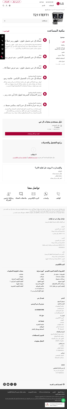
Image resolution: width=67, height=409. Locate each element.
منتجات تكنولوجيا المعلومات (15, 271)
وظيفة (63, 45)
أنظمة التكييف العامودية (17, 286)
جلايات (42, 279)
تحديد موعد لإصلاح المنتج (57, 334)
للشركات (6, 2)
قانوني (54, 392)
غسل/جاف (62, 61)
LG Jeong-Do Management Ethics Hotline (56, 404)
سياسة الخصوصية (32, 392)
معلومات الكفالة (59, 340)
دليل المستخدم (60, 310)
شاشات (21, 274)
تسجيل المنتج (61, 301)
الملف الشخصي (59, 355)
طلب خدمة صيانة (57, 173)
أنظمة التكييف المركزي (17, 281)
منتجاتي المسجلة (59, 357)
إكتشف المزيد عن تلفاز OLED (57, 286)
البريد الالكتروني (60, 264)
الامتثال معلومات (39, 341)
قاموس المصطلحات (38, 335)
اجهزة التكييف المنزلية (17, 279)
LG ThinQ (41, 321)
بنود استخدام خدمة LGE (44, 392)
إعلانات (62, 346)
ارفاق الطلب (58, 176)
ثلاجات (42, 274)
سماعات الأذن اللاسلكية (58, 284)
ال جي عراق (16, 2)
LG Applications (60, 350)
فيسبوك (62, 329)
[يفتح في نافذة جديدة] (15, 384)
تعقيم (63, 52)
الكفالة (60, 171)
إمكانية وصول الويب (60, 394)
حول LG (41, 315)
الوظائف (41, 327)
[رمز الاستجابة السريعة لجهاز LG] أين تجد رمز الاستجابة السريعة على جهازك (21, 94)
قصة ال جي (40, 298)
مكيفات (21, 276)
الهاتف (62, 320)
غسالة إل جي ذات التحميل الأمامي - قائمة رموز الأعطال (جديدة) (21, 78)
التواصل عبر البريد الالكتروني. (19, 157)
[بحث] (3, 6)
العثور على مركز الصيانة (57, 338)
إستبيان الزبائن (60, 327)
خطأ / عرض (61, 55)
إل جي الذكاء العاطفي (59, 368)
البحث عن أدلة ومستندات (33, 133)
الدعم (63, 298)
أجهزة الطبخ (41, 281)
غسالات (42, 276)
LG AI (63, 365)
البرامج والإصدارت (59, 313)
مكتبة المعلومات (59, 306)
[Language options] (10, 6)
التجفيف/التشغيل (60, 64)
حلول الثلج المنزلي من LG (37, 291)
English (57, 127)
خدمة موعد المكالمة (33, 157)
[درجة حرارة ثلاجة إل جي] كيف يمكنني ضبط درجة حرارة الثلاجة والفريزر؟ (21, 105)
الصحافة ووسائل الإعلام (38, 329)
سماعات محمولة (60, 279)
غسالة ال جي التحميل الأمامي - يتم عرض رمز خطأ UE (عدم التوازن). (21, 57)
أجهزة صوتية (61, 281)
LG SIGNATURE (39, 310)
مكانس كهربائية (40, 286)
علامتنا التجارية (40, 324)
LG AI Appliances (39, 288)
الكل (63, 42)
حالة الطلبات (60, 324)
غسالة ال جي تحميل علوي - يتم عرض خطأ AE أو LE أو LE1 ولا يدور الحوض (21, 68)
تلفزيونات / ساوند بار (59, 274)
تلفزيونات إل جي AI (59, 370)
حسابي (63, 353)
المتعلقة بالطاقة (60, 58)
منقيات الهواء (19, 284)
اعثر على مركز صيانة (56, 178)
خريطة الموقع (61, 392)
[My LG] (7, 6)
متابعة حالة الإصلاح (59, 336)
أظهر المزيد (6, 31)
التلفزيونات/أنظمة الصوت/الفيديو (55, 271)
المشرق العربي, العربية (56, 384)
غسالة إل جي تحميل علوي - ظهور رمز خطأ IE (23, 41)
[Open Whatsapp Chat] (63, 400)
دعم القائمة (44, 21)
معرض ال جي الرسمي (37, 304)
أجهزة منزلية (40, 271)
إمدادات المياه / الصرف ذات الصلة (60, 48)
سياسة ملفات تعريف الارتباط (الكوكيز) (17, 392)
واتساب (62, 322)
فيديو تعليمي (60, 308)
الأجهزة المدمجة (40, 284)
